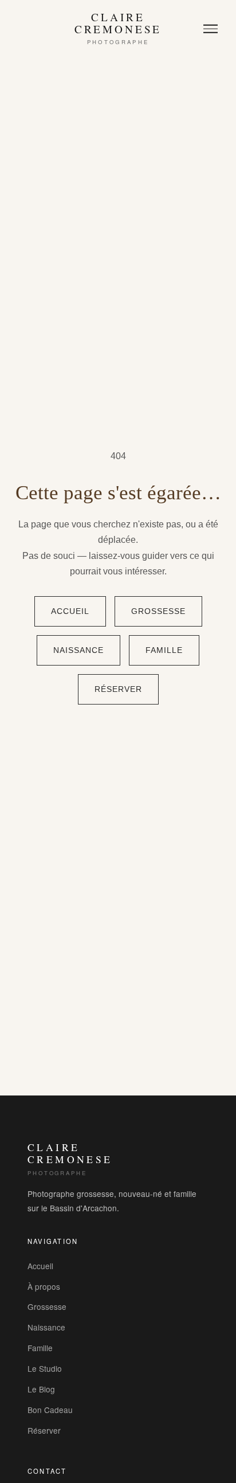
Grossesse (158, 611)
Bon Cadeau (50, 1409)
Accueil (70, 611)
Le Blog (41, 1389)
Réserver (118, 689)
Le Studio (44, 1368)
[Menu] (210, 29)
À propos (43, 1286)
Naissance (78, 650)
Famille (164, 650)
